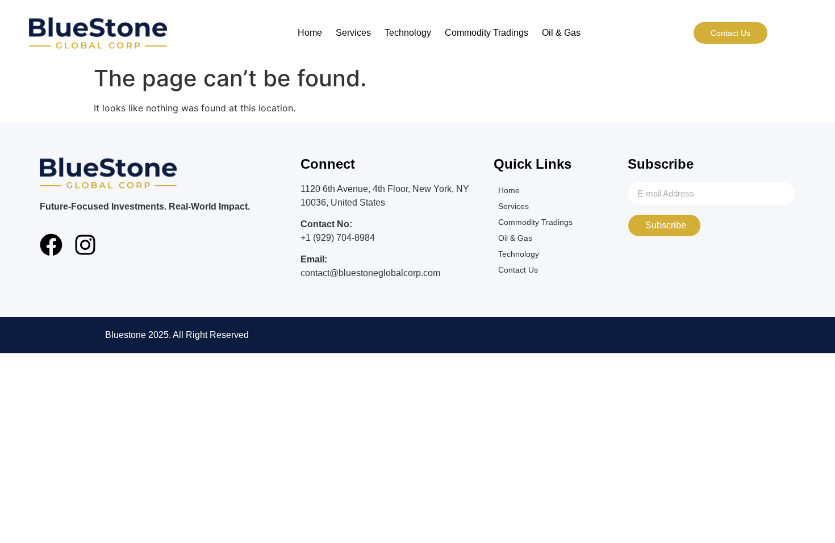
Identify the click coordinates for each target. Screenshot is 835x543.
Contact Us (518, 269)
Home (310, 32)
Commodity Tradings (486, 32)
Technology (408, 32)
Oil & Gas (561, 32)
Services (353, 32)
